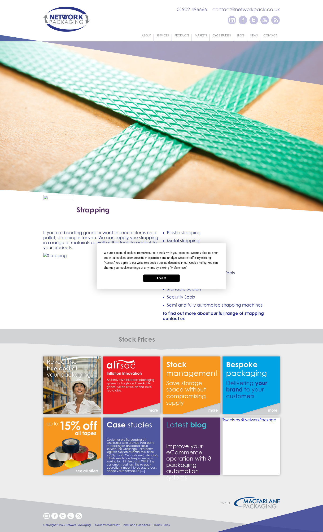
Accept (161, 278)
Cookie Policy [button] (197, 262)
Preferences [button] (178, 267)
